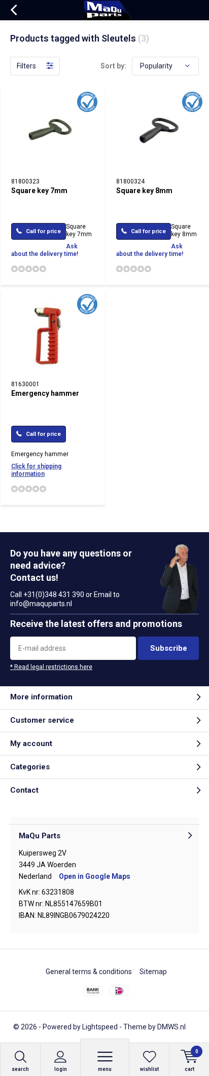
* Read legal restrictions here (51, 667)
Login (60, 1069)
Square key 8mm (144, 191)
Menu (105, 1069)
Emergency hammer (45, 393)
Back (13, 10)
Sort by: (113, 66)
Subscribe (168, 648)
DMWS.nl (171, 1027)
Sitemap (153, 972)
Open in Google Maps (94, 876)
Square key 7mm (39, 191)
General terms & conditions (89, 972)
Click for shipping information (36, 470)
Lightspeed (100, 1027)
